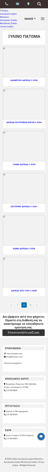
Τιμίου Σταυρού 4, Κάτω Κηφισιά (20, 435)
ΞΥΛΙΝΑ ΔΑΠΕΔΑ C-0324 (24, 164)
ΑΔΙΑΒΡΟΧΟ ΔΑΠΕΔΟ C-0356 (24, 80)
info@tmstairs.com (14, 357)
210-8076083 (11, 438)
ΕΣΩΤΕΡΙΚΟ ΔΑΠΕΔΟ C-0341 (24, 206)
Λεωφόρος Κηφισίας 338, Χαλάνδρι (21, 384)
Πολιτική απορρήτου (13, 363)
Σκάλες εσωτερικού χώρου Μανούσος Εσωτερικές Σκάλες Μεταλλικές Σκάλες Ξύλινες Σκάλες (24, 462)
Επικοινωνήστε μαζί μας (23, 332)
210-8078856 (11, 390)
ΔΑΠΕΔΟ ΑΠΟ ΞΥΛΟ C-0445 (24, 291)
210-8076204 (11, 414)
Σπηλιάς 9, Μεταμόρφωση (17, 411)
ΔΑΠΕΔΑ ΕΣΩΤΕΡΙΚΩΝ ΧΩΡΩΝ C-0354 (24, 122)
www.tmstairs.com (15, 354)
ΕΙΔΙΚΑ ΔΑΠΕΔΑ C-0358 (24, 249)
